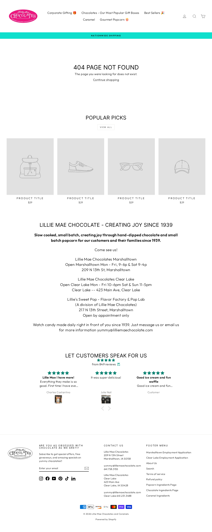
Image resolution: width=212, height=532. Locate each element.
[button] (103, 408)
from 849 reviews (104, 364)
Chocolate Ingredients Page (162, 490)
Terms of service (155, 474)
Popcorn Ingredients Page (161, 484)
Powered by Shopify (106, 519)
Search (150, 468)
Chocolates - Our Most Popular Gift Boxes (110, 13)
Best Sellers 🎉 (154, 13)
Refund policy (154, 479)
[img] (106, 360)
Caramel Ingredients (158, 495)
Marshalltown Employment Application (168, 452)
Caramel (89, 19)
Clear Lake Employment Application (167, 457)
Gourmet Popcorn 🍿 (114, 19)
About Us (151, 463)
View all (106, 127)
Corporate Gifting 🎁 (62, 13)
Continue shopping (106, 80)
